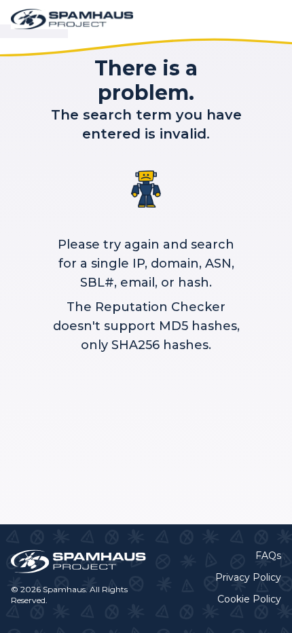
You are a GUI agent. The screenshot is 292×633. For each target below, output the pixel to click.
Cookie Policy (249, 599)
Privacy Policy (248, 577)
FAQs (268, 555)
